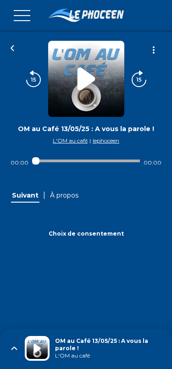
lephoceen (106, 140)
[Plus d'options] (153, 50)
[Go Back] (12, 47)
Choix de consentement (86, 233)
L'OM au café (70, 140)
